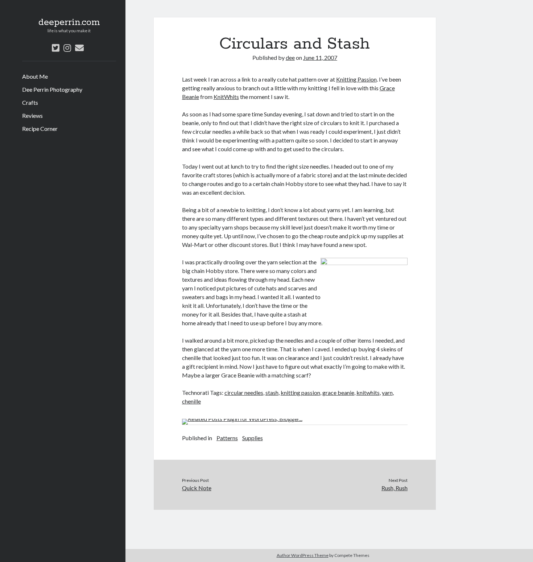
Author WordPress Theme (303, 555)
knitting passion (300, 392)
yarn (387, 392)
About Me (35, 76)
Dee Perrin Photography (52, 89)
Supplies (252, 437)
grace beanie (338, 392)
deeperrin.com (69, 22)
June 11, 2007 (320, 57)
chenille (191, 401)
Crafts (30, 102)
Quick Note (196, 487)
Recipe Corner (40, 128)
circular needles (243, 392)
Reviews (32, 115)
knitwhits (368, 392)
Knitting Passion (356, 79)
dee (290, 57)
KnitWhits (226, 96)
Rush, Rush (394, 487)
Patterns (227, 437)
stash (271, 392)
